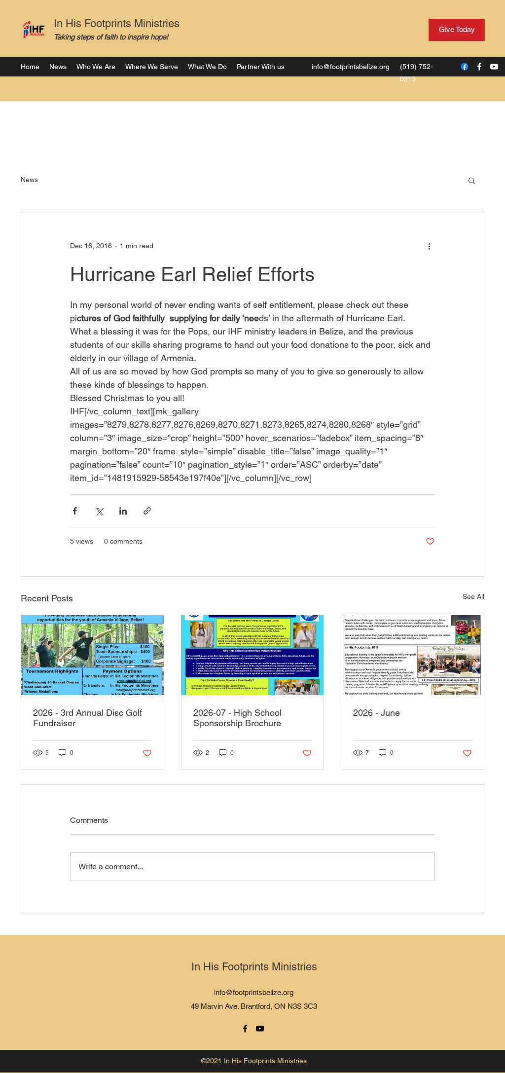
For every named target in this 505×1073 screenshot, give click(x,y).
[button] (471, 180)
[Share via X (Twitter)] (99, 511)
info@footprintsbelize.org (351, 67)
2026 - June (376, 712)
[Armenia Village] (464, 67)
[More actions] (429, 246)
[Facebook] (479, 67)
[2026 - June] (412, 655)
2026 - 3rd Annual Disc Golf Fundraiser (87, 717)
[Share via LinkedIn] (123, 511)
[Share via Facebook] (74, 511)
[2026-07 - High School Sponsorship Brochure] (252, 655)
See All (473, 596)
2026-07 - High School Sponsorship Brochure (237, 717)
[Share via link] (147, 511)
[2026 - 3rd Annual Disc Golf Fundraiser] (92, 655)
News (29, 180)
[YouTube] (494, 67)
